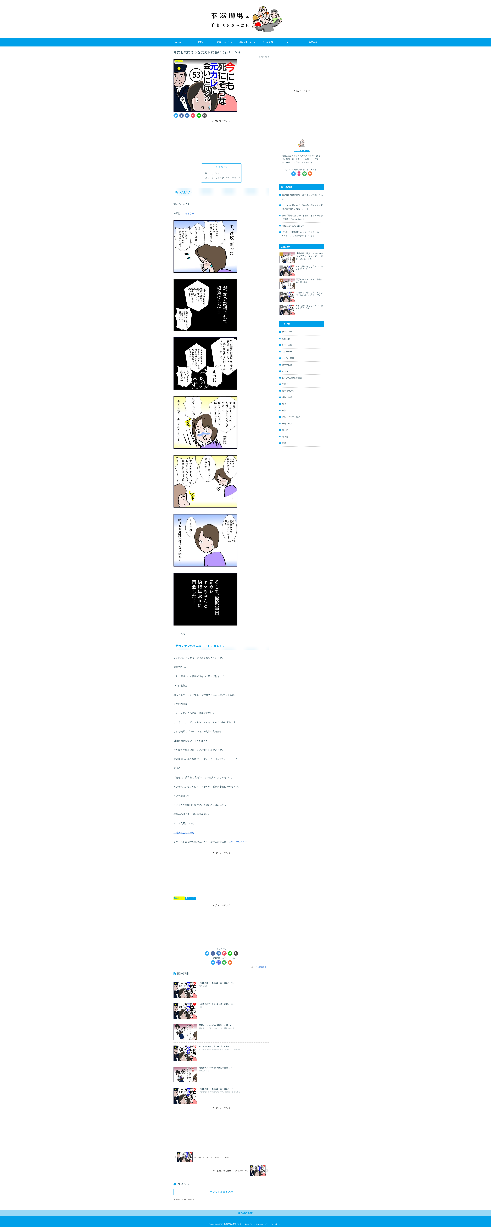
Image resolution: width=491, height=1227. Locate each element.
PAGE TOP (246, 1213)
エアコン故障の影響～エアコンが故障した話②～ (302, 197)
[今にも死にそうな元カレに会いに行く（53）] (187, 115)
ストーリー (180, 898)
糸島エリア (287, 423)
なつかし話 (287, 365)
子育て (285, 384)
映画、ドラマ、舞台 (291, 417)
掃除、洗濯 (287, 397)
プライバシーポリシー (273, 1224)
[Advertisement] (221, 141)
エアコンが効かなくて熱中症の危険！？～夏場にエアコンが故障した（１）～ (302, 207)
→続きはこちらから (184, 832)
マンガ (285, 371)
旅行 (284, 410)
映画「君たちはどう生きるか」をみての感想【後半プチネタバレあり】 (302, 217)
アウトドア (287, 332)
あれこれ (286, 338)
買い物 (285, 430)
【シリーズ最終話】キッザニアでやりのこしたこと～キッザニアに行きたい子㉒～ (302, 234)
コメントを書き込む (221, 1192)
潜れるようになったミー (293, 226)
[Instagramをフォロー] (218, 962)
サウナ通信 (287, 345)
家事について (288, 391)
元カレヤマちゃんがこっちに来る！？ (222, 177)
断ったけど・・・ (213, 173)
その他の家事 (288, 358)
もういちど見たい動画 (292, 378)
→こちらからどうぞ (236, 842)
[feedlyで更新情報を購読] (224, 962)
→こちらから (187, 213)
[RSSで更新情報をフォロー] (230, 962)
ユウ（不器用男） (302, 150)
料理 (284, 404)
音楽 (284, 443)
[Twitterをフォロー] (213, 962)
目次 (217, 167)
